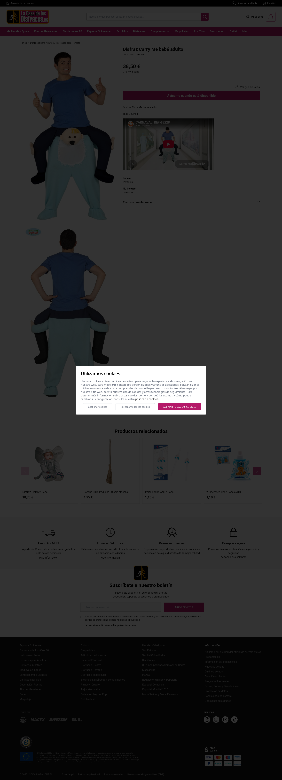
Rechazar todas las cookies (135, 406)
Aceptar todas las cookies (179, 406)
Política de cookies (146, 399)
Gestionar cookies (97, 406)
